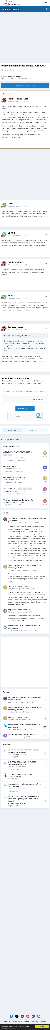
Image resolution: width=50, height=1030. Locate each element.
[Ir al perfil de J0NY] (4, 205)
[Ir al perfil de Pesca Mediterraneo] (5, 751)
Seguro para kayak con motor (19, 586)
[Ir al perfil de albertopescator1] (45, 501)
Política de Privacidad (20, 1022)
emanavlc (11, 737)
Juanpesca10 (10, 469)
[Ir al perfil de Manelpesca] (5, 627)
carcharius (12, 729)
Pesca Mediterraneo (18, 754)
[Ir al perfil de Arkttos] (45, 467)
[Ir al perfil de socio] (45, 489)
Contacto (34, 1022)
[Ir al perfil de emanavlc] (5, 736)
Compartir (13, 430)
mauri (7, 458)
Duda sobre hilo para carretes (14, 477)
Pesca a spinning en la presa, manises (22, 734)
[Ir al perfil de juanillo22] (45, 478)
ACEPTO (41, 1027)
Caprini (13, 523)
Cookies (43, 1022)
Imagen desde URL (36, 399)
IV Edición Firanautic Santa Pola (20, 774)
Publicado (17, 101)
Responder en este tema (25, 86)
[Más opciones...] (45, 100)
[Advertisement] (25, 38)
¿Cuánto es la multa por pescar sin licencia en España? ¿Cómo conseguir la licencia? (24, 798)
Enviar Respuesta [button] (25, 409)
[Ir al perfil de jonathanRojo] (5, 567)
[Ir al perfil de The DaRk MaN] (5, 775)
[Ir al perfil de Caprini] (5, 519)
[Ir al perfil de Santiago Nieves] (4, 263)
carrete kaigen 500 (10, 488)
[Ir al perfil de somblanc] (45, 453)
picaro (13, 612)
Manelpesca (15, 630)
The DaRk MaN (16, 776)
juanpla (8, 491)
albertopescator (11, 502)
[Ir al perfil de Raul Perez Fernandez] (4, 100)
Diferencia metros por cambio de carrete (18, 500)
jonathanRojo (16, 570)
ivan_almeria (10, 479)
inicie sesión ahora (15, 383)
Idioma (6, 1022)
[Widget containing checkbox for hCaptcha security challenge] (25, 416)
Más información (12, 1028)
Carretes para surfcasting (24, 78)
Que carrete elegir (9, 466)
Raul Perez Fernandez (13, 76)
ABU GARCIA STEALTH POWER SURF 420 (18, 452)
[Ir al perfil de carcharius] (5, 726)
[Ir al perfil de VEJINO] (4, 234)
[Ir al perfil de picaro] (5, 611)
